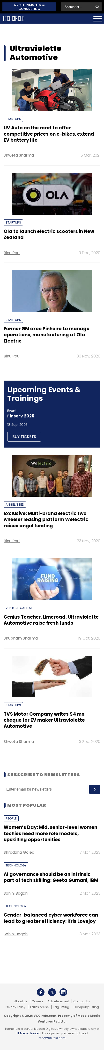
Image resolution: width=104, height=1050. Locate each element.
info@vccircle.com (52, 1038)
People (11, 818)
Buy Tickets (24, 436)
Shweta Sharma (19, 155)
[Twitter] (52, 992)
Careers (37, 1001)
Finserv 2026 (20, 416)
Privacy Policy (15, 1007)
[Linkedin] (63, 992)
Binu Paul (12, 253)
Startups (13, 119)
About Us (20, 1001)
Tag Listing (61, 1007)
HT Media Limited (28, 1033)
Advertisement (58, 1001)
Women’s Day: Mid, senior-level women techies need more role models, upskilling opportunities (50, 833)
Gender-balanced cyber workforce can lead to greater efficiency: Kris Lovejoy (51, 918)
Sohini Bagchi (16, 893)
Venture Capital (19, 608)
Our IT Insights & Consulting (29, 6)
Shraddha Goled (19, 852)
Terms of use (39, 1007)
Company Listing (86, 1007)
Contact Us (81, 1001)
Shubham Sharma (21, 638)
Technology (16, 865)
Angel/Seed (15, 504)
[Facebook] (41, 992)
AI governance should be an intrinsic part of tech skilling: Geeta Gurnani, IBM (51, 877)
